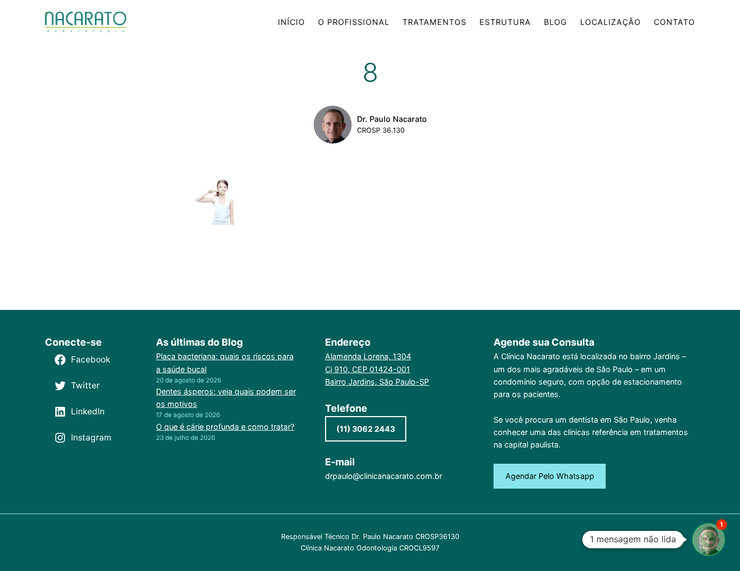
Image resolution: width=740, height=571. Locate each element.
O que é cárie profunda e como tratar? (225, 426)
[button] (708, 539)
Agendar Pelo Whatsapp (549, 476)
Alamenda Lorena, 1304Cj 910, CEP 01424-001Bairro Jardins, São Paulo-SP (377, 369)
